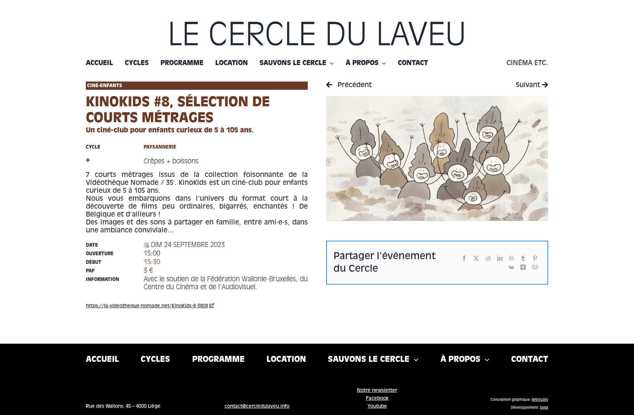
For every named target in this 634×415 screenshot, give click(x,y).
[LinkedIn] (500, 258)
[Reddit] (488, 258)
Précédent (353, 85)
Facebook (377, 398)
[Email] (535, 267)
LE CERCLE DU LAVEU (317, 36)
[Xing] (523, 267)
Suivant (529, 85)
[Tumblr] (523, 258)
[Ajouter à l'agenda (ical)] (146, 245)
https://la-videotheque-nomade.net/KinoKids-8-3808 (147, 306)
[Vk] (511, 267)
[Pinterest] (535, 258)
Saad (544, 407)
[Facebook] (464, 258)
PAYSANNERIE (160, 147)
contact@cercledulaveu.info (257, 406)
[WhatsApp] (511, 258)
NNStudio (540, 399)
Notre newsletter (377, 390)
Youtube (377, 406)
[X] (476, 258)
